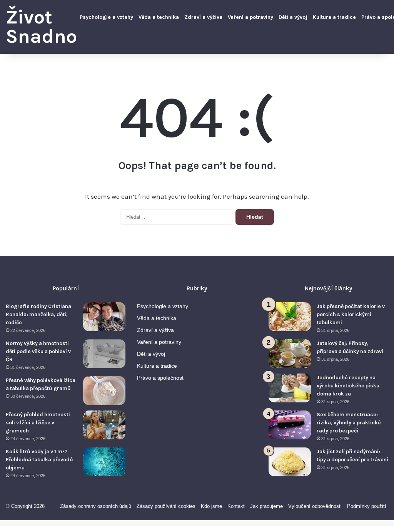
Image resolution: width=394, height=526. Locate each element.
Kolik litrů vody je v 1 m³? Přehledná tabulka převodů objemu (39, 459)
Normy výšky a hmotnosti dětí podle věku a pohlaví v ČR (38, 351)
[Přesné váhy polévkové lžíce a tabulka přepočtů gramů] (104, 390)
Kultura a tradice (334, 17)
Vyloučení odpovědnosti (315, 506)
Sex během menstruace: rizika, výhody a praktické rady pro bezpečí (349, 422)
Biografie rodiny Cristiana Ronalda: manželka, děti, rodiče (38, 314)
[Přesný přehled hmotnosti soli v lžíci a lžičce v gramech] (104, 424)
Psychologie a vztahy (106, 17)
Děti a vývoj (293, 17)
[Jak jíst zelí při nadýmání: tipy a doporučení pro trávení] (290, 461)
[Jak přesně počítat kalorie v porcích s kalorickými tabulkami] (290, 316)
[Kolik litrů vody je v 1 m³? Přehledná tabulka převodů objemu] (104, 461)
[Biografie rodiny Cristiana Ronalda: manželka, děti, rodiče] (104, 316)
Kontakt (236, 506)
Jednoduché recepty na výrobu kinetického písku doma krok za (348, 385)
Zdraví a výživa (203, 17)
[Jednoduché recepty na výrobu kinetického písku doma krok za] (290, 388)
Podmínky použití (366, 506)
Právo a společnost (160, 378)
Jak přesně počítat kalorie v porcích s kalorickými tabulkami (351, 314)
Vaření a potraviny (250, 17)
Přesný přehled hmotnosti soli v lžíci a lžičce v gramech (38, 422)
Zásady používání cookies (166, 506)
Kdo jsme (211, 506)
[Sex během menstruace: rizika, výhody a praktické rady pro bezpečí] (290, 424)
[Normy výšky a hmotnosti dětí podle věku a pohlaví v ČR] (104, 353)
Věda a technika (159, 17)
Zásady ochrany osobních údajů (95, 506)
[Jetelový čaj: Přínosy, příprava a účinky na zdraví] (290, 353)
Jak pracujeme (266, 506)
